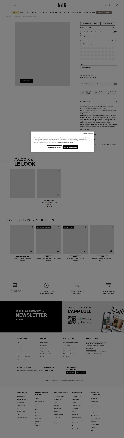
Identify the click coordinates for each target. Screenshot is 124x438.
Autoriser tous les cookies (70, 147)
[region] (62, 141)
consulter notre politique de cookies (65, 142)
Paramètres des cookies (54, 147)
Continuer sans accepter (88, 133)
